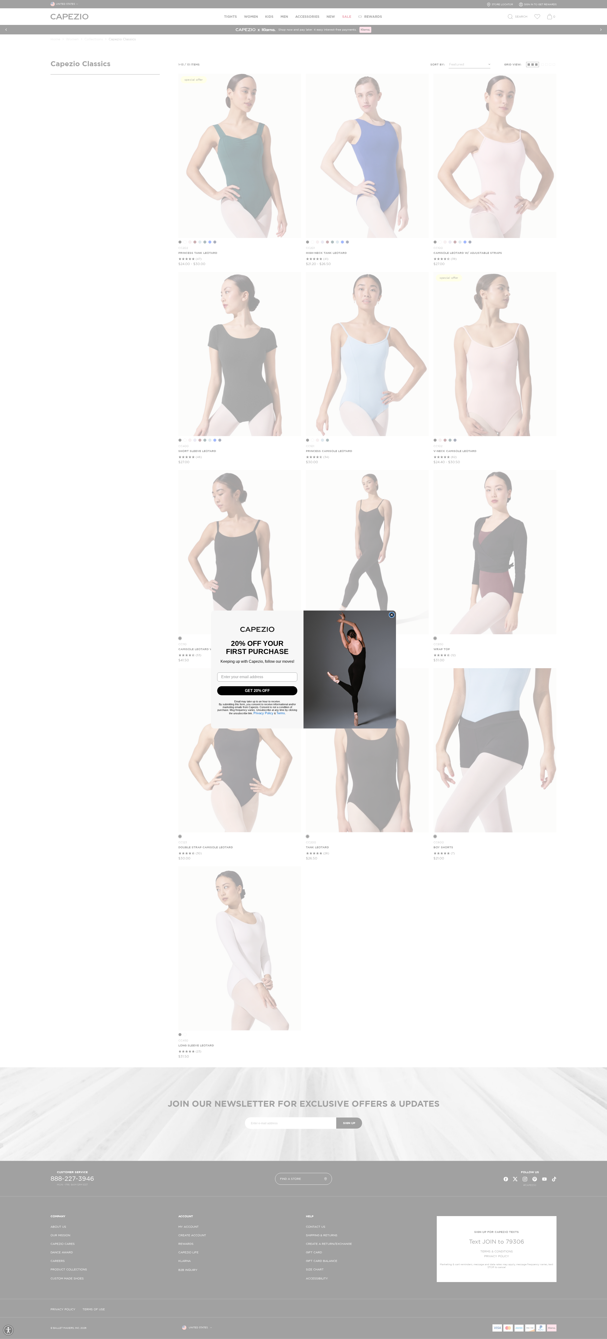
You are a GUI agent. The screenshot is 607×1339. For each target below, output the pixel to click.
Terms (280, 713)
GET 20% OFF (257, 691)
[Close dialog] (391, 614)
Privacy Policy (263, 713)
